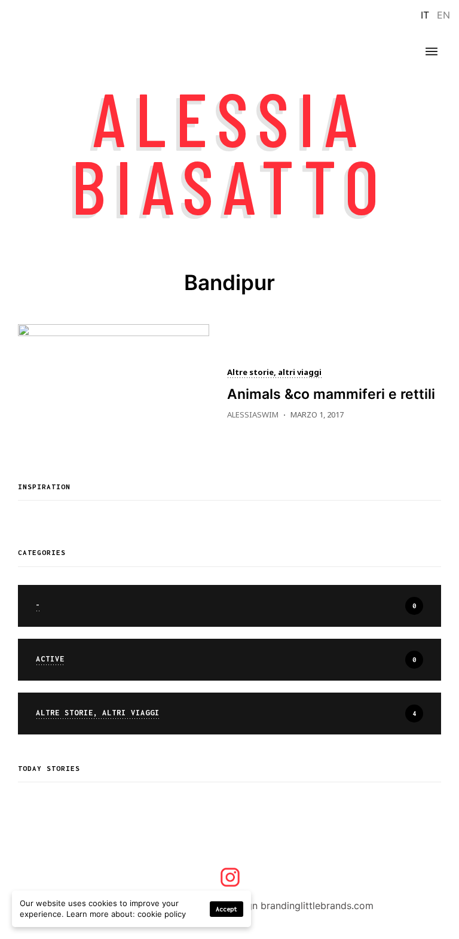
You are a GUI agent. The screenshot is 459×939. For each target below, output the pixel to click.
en (443, 15)
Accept (226, 909)
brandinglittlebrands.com (317, 905)
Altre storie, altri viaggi (274, 373)
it (425, 15)
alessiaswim (253, 414)
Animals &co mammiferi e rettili (331, 394)
